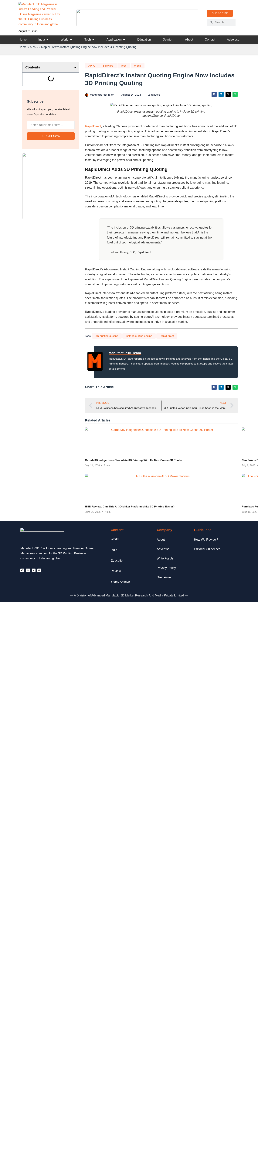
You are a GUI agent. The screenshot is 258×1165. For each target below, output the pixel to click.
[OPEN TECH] (93, 39)
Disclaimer (164, 577)
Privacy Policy (166, 567)
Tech (124, 65)
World (137, 65)
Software (108, 65)
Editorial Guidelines (207, 549)
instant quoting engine (139, 336)
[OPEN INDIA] (47, 39)
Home (23, 47)
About (161, 539)
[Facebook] (22, 570)
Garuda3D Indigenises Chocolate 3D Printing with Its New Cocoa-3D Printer (133, 460)
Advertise (163, 549)
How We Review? (206, 539)
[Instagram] (28, 570)
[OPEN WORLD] (71, 39)
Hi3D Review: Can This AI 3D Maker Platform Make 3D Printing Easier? (130, 506)
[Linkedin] (39, 570)
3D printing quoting (107, 336)
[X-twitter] (34, 570)
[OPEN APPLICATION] (124, 39)
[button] (74, 67)
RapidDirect (93, 126)
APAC (34, 47)
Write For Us (165, 558)
